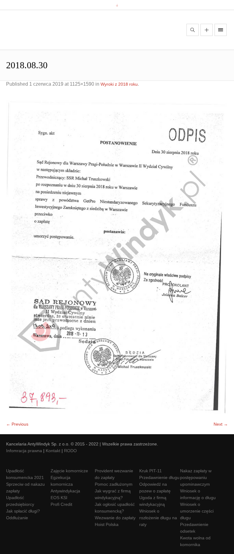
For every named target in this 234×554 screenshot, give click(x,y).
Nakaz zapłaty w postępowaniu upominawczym (195, 477)
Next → (221, 424)
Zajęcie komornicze (69, 470)
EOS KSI (59, 497)
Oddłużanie (17, 517)
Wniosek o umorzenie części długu (197, 511)
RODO (70, 450)
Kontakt (53, 450)
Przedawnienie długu (159, 477)
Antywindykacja (65, 490)
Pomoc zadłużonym (114, 484)
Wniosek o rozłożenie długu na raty (158, 518)
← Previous (17, 424)
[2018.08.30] (117, 257)
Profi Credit (61, 504)
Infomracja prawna (24, 450)
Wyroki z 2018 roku (119, 84)
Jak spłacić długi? (23, 511)
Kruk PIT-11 (150, 470)
